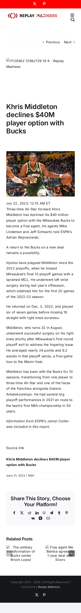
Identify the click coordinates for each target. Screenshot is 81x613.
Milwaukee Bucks (56, 220)
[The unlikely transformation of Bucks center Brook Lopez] (21, 547)
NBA (31, 475)
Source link (15, 448)
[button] (9, 553)
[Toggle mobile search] (73, 19)
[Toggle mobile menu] (72, 15)
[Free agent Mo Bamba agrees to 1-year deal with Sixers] (60, 547)
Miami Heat (33, 362)
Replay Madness (49, 586)
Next (67, 42)
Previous (53, 42)
